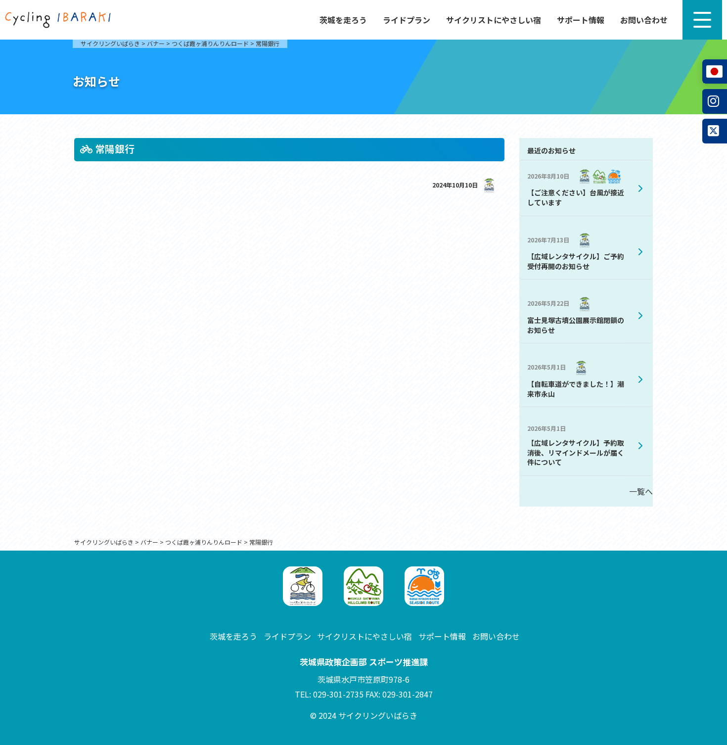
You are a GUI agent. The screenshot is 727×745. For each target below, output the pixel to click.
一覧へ (641, 491)
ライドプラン (406, 20)
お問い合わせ (644, 20)
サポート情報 (580, 20)
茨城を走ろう (343, 20)
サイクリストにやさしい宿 (493, 20)
